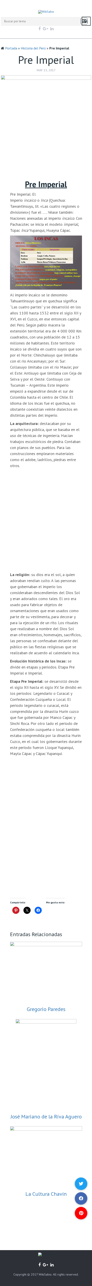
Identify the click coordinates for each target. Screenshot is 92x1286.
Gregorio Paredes (46, 1009)
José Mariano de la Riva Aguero (46, 1116)
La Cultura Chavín (46, 1193)
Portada (11, 48)
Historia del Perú (33, 48)
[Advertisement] (46, 157)
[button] (81, 1213)
